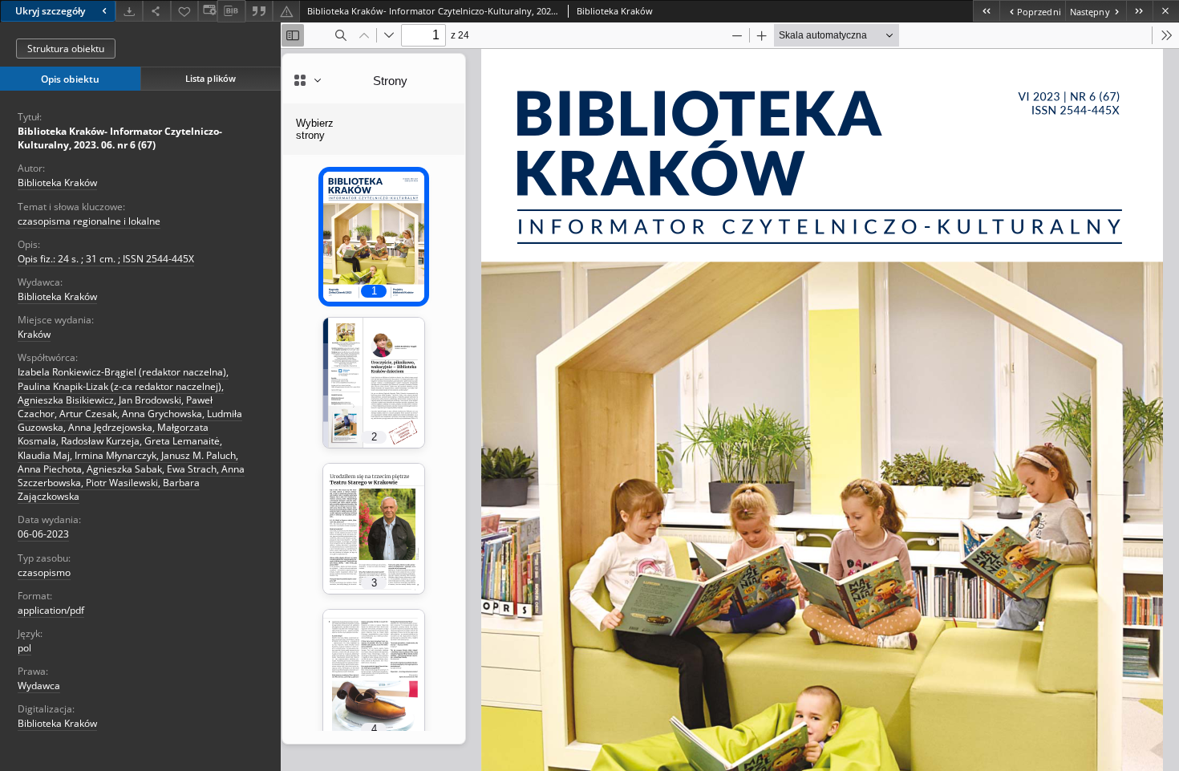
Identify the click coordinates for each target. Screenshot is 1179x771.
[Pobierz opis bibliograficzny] (231, 11)
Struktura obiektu (65, 48)
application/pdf (51, 610)
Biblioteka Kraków (57, 182)
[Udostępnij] (156, 11)
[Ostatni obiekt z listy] (1139, 11)
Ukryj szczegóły (50, 11)
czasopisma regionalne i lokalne (89, 221)
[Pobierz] (129, 11)
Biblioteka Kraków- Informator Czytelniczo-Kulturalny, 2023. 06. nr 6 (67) (120, 138)
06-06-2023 (43, 534)
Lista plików (210, 78)
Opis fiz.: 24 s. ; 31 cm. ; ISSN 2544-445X (106, 259)
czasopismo (44, 572)
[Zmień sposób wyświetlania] (207, 11)
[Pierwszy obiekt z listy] (986, 11)
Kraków (34, 334)
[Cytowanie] (259, 11)
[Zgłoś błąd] (286, 11)
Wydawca (39, 685)
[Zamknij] (1166, 11)
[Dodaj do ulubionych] (184, 11)
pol (24, 648)
